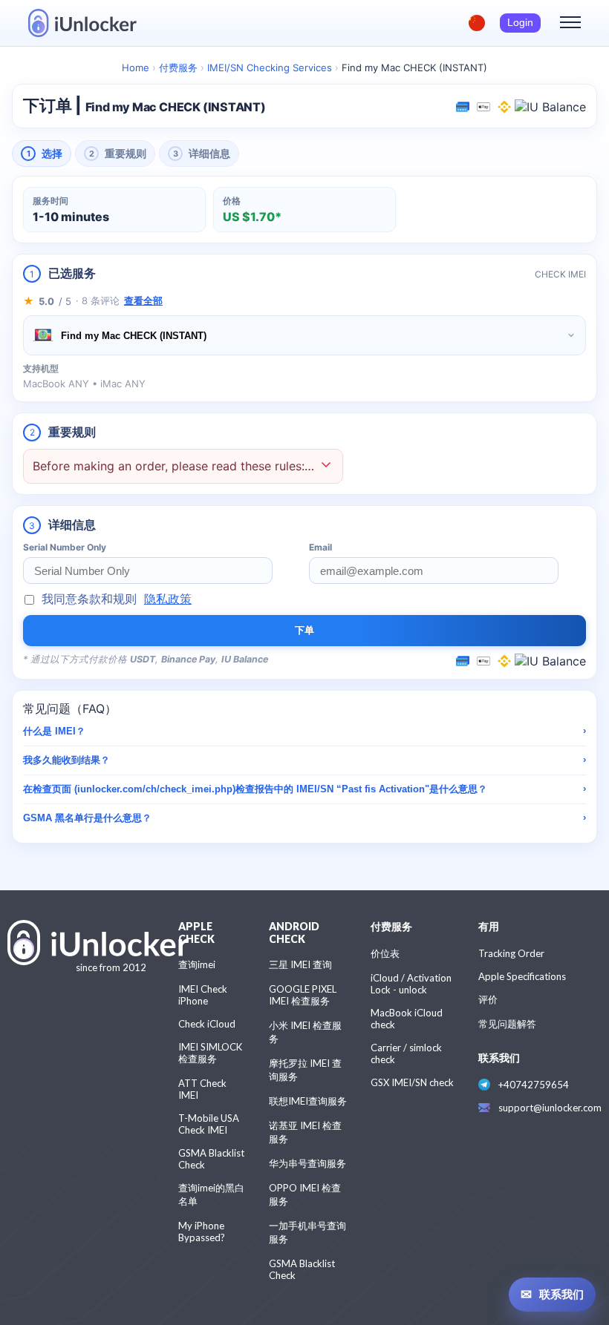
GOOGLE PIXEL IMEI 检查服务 (302, 995)
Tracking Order (511, 953)
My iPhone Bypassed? (201, 1231)
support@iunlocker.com (550, 1108)
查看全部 (143, 300)
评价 (488, 999)
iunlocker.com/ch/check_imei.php (154, 789)
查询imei (196, 964)
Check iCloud (206, 1024)
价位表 (385, 953)
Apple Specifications (522, 976)
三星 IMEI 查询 (300, 964)
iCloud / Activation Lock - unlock (411, 984)
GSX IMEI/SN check (412, 1082)
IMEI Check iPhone (202, 995)
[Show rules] (326, 466)
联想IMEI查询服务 (308, 1101)
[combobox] (304, 335)
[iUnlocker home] (82, 23)
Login (520, 22)
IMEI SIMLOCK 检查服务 (210, 1053)
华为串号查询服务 (307, 1163)
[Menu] (570, 23)
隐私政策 (168, 598)
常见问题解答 (507, 1024)
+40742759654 (533, 1085)
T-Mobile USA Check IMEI (208, 1124)
